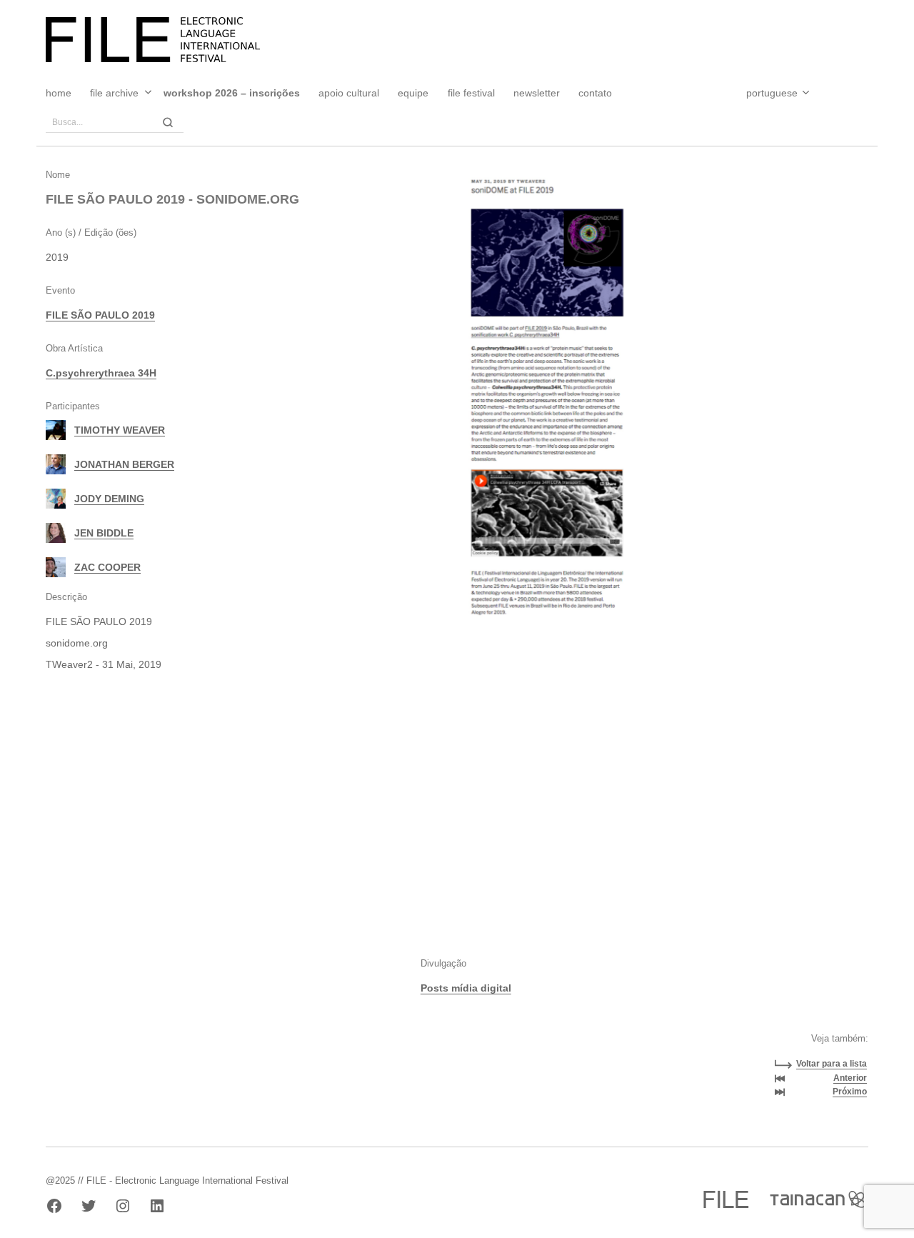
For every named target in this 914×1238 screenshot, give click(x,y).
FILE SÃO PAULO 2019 (100, 315)
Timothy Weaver (119, 430)
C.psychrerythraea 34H (101, 373)
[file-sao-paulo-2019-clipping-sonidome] (545, 402)
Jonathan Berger (124, 464)
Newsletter (536, 93)
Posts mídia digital (466, 988)
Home (58, 93)
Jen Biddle (104, 533)
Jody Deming (109, 498)
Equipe (413, 93)
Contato (595, 93)
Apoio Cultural (348, 93)
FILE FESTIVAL (471, 93)
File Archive (114, 93)
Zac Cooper (107, 567)
